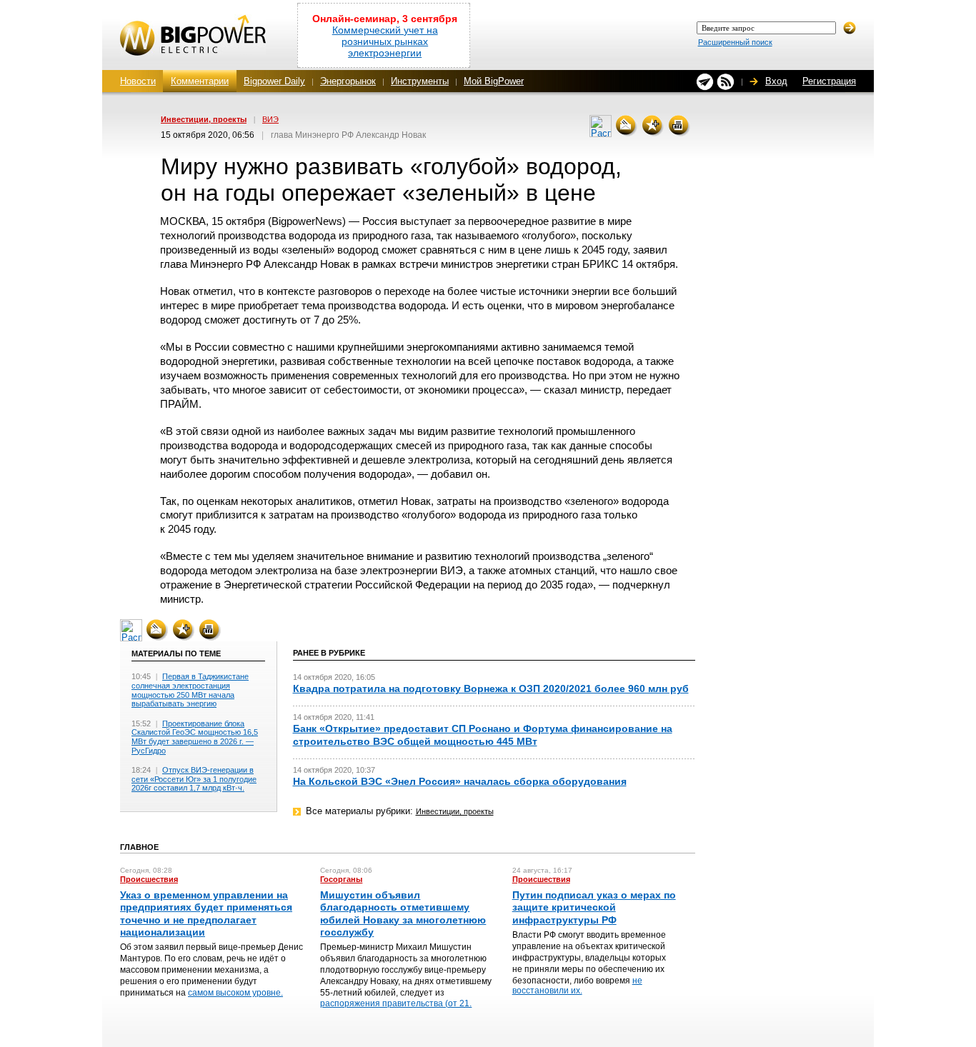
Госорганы (341, 879)
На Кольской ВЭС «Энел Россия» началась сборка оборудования (460, 781)
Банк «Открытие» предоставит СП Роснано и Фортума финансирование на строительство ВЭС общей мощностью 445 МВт (482, 734)
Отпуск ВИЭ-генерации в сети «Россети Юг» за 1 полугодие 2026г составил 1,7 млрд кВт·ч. (194, 779)
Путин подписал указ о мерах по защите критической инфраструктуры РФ (594, 907)
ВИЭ (270, 119)
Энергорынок (348, 81)
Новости (138, 81)
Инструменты (420, 81)
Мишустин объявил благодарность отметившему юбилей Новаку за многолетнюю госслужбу (403, 913)
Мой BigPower (494, 81)
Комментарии (200, 81)
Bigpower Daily (274, 81)
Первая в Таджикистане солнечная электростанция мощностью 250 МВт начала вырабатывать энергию (190, 690)
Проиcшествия (149, 879)
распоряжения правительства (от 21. (396, 1003)
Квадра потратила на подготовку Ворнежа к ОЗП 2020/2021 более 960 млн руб (491, 688)
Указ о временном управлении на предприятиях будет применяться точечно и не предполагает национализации (206, 913)
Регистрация (829, 81)
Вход (776, 81)
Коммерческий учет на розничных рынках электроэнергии (385, 41)
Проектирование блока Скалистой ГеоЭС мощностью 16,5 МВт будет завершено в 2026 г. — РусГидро (194, 737)
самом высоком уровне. (235, 992)
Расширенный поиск (735, 42)
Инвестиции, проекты (204, 119)
